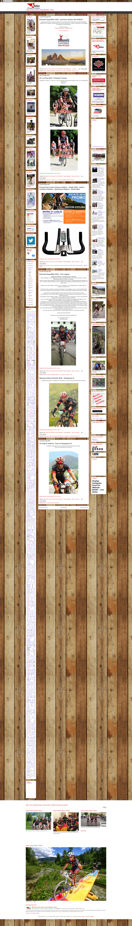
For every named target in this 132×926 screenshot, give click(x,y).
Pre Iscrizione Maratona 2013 (31, 717)
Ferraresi (33, 468)
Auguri (33, 354)
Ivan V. (61, 70)
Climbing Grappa (30, 399)
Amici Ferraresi (31, 339)
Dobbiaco (29, 440)
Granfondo (29, 564)
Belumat (29, 363)
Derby (28, 423)
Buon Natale (29, 378)
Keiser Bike (65, 265)
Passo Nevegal (30, 703)
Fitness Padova (46, 265)
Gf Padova (33, 520)
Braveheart (29, 373)
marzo (29, 275)
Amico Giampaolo (30, 340)
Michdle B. (33, 659)
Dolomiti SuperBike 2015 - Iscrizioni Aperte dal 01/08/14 (61, 19)
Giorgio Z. (31, 549)
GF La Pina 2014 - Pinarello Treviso (53, 78)
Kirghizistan (29, 608)
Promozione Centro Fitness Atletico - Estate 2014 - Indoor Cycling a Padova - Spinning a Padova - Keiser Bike (61, 188)
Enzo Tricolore (31, 455)
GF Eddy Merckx (31, 503)
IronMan (28, 592)
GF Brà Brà (33, 491)
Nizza (32, 688)
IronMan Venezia (30, 598)
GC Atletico (38, 12)
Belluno (28, 362)
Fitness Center (85, 12)
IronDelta (32, 591)
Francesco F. (54, 179)
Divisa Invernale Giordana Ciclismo (31, 435)
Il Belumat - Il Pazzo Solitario (101, 168)
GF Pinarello (30, 521)
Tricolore (33, 762)
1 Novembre (33, 311)
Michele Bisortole (31, 664)
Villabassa (33, 775)
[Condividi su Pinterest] (86, 69)
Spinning (28, 745)
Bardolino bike (32, 357)
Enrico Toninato (30, 451)
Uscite (77, 12)
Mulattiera (28, 681)
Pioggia (33, 712)
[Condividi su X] (84, 69)
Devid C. (33, 423)
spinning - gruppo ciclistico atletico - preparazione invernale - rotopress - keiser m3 (31, 748)
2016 (29, 300)
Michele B (31, 660)
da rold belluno (29, 414)
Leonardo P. (31, 620)
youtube (28, 777)
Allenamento (33, 335)
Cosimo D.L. (48, 179)
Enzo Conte (32, 454)
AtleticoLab (29, 354)
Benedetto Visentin (31, 365)
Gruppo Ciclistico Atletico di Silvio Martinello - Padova (45, 907)
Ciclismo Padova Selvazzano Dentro (31, 395)
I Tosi (30, 583)
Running (33, 731)
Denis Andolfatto (30, 422)
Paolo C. (32, 696)
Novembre (28, 690)
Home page (30, 12)
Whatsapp (31, 776)
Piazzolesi (29, 711)
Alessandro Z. (32, 332)
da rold (32, 413)
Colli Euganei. (32, 406)
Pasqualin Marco (31, 699)
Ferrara (28, 468)
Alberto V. (29, 325)
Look (32, 623)
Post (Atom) (65, 511)
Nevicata (28, 685)
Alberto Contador (30, 324)
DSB (56, 374)
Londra (28, 623)
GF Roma (28, 524)
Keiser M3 (29, 607)
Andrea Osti (30, 342)
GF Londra (30, 510)
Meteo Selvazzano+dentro (98, 146)
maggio (30, 279)
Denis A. (29, 421)
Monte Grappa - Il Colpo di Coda (101, 238)
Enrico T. (32, 450)
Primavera (28, 722)
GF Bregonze (30, 492)
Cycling (28, 413)
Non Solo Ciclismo (30, 689)
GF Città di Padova (49, 502)
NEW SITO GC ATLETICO (98, 12)
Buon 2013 (29, 374)
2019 (29, 304)
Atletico (30, 353)
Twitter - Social (29, 765)
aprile (29, 278)
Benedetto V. (30, 364)
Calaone (33, 379)
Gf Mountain (60, 12)
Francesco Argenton (31, 473)
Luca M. (29, 629)
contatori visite (95, 440)
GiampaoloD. (29, 540)
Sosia (32, 744)
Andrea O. (29, 341)
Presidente (29, 720)
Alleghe (28, 335)
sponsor (32, 751)
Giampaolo (29, 533)
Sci (28, 734)
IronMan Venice (30, 599)
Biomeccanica (31, 370)
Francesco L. (30, 476)
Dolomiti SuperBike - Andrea (100, 270)
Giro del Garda (31, 553)
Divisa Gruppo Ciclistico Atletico (31, 433)
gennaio (30, 268)
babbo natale (32, 356)
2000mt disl (29, 313)
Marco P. (65, 70)
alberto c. (29, 321)
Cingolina (29, 398)
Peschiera (28, 707)
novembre (30, 292)
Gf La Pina (59, 179)
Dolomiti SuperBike (51, 70)
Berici (29, 367)
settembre (30, 287)
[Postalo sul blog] (82, 69)
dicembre (30, 295)
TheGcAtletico (31, 754)
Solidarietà (28, 743)
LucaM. (33, 630)
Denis (34, 419)
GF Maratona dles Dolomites (58, 436)
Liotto (32, 622)
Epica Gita (29, 456)
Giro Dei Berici (30, 552)
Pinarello (72, 179)
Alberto (32, 319)
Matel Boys (29, 657)
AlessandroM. (32, 333)
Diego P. (45, 70)
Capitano (28, 386)
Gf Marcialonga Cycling (31, 516)
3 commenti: (74, 68)
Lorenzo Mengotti (32, 627)
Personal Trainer (30, 706)
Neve (28, 683)
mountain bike (30, 676)
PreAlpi (32, 718)
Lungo (30, 631)
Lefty (34, 619)
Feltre (32, 465)
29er (32, 315)
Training (28, 758)
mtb (77, 70)
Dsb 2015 (57, 70)
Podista (28, 714)
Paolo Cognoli (30, 697)
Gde (31, 485)
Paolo (28, 696)
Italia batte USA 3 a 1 (31, 600)
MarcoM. (28, 654)
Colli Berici (30, 402)
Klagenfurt (28, 609)
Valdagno (33, 766)
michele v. (74, 70)
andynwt (83, 916)
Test (34, 753)
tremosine (29, 761)
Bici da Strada (32, 369)
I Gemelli (33, 582)
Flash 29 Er (33, 472)
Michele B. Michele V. (31, 663)
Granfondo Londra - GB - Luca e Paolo (101, 226)
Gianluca (28, 541)
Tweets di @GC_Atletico (97, 418)
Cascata (33, 387)
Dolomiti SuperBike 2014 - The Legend (54, 274)
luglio (29, 283)
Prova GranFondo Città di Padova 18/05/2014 (101, 191)
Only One (32, 691)
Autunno (29, 355)
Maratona (33, 634)
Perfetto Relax (30, 705)
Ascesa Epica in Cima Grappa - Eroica (101, 179)
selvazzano (29, 738)
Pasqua (28, 698)
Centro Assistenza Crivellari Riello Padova (31, 390)
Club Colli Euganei (31, 400)
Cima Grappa (30, 397)
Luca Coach (31, 628)
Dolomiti (28, 441)
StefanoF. (30, 753)
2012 (29, 263)
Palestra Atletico (79, 265)
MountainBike (29, 677)
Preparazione (29, 719)
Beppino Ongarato (32, 366)
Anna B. (33, 347)
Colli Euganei (31, 403)
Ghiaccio (32, 532)
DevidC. (28, 427)
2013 (29, 265)
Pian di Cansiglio (31, 710)
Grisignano (29, 576)
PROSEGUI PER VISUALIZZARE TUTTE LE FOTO (49, 173)
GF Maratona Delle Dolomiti (31, 512)
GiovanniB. (32, 551)
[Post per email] (79, 68)
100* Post (31, 312)
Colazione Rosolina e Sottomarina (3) (101, 262)
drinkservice (29, 448)
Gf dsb (34, 502)
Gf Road (53, 12)
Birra (28, 371)
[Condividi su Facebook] (85, 69)
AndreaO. (29, 347)
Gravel (32, 575)
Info (27, 591)
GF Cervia (33, 494)
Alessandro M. (46, 436)
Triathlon (28, 762)
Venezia (28, 770)
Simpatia (28, 742)
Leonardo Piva (29, 621)
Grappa (28, 575)
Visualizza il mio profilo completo (32, 913)
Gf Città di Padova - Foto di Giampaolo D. (55, 443)
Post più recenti (43, 507)
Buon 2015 (32, 375)
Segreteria (33, 734)
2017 (29, 302)
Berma (34, 367)
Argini (28, 349)
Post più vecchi (84, 507)
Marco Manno (30, 645)
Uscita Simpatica (100, 203)
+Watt (28, 311)
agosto (29, 285)
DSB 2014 (30, 449)
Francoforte (29, 479)
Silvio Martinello (30, 741)
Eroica (34, 456)
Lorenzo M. (30, 624)
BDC (44, 179)
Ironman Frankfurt (30, 596)
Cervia (28, 392)
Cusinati (31, 412)
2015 (29, 298)
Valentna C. (29, 768)
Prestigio (29, 721)
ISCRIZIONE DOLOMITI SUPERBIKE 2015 (63, 28)
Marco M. (31, 644)
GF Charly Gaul (31, 495)
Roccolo (28, 729)
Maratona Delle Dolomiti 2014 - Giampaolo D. (56, 378)
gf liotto (33, 509)
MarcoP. (28, 655)
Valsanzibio (29, 769)
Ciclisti (32, 396)
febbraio (30, 272)
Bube (33, 373)
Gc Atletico (30, 483)
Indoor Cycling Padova (54, 265)
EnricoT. (28, 452)
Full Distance (30, 480)
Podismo (31, 713)
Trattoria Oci (31, 760)
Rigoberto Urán (31, 727)
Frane (34, 479)
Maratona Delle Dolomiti (75, 436)
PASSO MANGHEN (100, 250)
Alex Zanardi (31, 334)
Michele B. (69, 70)
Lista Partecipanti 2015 (63, 30)
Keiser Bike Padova (72, 265)
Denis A (31, 420)
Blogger (92, 916)
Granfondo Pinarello (66, 179)
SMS (32, 742)
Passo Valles (30, 704)
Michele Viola (30, 667)
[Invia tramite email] (81, 69)
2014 (29, 267)
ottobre (29, 290)
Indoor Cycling (69, 12)
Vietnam (28, 774)
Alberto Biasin (30, 320)
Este (29, 457)
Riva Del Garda (30, 728)
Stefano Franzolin (31, 752)
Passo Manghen (30, 702)
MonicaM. (32, 670)
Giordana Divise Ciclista (31, 548)
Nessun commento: (76, 176)
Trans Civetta (32, 759)
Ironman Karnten (30, 597)
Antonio (30, 348)
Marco (33, 643)
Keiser (61, 265)
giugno (29, 281)
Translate (102, 20)
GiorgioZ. (28, 550)
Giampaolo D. (67, 436)
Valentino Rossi (31, 767)
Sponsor (46, 12)
